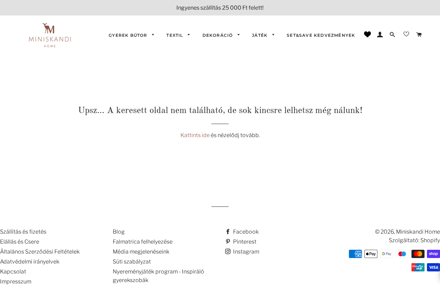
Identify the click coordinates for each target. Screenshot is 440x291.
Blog (119, 231)
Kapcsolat (13, 271)
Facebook (245, 231)
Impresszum (15, 281)
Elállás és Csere (19, 241)
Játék (260, 35)
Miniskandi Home (418, 231)
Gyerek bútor (129, 35)
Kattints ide (195, 135)
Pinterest (244, 241)
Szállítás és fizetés (23, 231)
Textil (175, 35)
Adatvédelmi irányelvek (29, 261)
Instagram (245, 251)
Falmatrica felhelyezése (143, 241)
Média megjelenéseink (141, 251)
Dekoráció (218, 35)
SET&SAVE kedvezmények (321, 35)
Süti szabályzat (132, 261)
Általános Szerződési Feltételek (40, 251)
